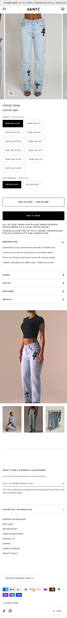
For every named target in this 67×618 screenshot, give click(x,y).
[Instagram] (10, 610)
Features (8, 291)
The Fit (7, 283)
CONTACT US (9, 538)
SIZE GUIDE (8, 524)
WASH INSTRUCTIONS (13, 534)
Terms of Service (10, 492)
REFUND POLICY (10, 529)
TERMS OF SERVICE (11, 548)
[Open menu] (7, 9)
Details (7, 299)
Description (10, 242)
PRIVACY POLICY (10, 553)
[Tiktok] (4, 610)
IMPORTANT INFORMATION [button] (17, 510)
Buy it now (33, 216)
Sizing (6, 275)
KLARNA (6, 543)
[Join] (60, 483)
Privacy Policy (54, 489)
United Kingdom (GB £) (18, 578)
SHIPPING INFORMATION (14, 519)
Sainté (8, 603)
